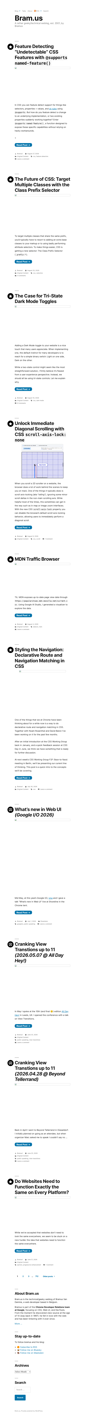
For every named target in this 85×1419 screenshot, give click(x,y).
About (30, 11)
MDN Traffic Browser (37, 559)
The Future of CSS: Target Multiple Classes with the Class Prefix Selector (42, 184)
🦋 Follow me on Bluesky (29, 1350)
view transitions (34, 1040)
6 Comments (21, 403)
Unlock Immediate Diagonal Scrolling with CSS (40, 431)
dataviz (35, 627)
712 (36, 1276)
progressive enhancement (32, 1265)
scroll (38, 539)
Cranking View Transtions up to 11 (39, 952)
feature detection (42, 156)
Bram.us (29, 18)
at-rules (53, 108)
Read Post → (23, 145)
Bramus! (20, 153)
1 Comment (49, 539)
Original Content (22, 156)
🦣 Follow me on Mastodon (30, 1353)
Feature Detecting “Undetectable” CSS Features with (41, 54)
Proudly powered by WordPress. (32, 1411)
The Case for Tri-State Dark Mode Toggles (39, 298)
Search (46, 11)
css (34, 156)
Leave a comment (23, 159)
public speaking (29, 924)
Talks (24, 11)
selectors (39, 273)
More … (18, 1323)
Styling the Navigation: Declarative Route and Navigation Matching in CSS (39, 658)
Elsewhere (44, 921)
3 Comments (21, 275)
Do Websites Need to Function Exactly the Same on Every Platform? (42, 1186)
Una (51, 898)
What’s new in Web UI (38, 812)
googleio (20, 924)
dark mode (40, 400)
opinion (19, 1265)
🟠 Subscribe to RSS (27, 1347)
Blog (16, 11)
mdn (40, 627)
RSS (37, 11)
